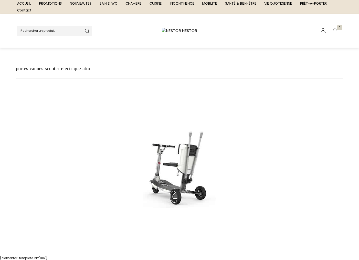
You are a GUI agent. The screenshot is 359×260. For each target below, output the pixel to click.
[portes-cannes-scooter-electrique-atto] (179, 167)
